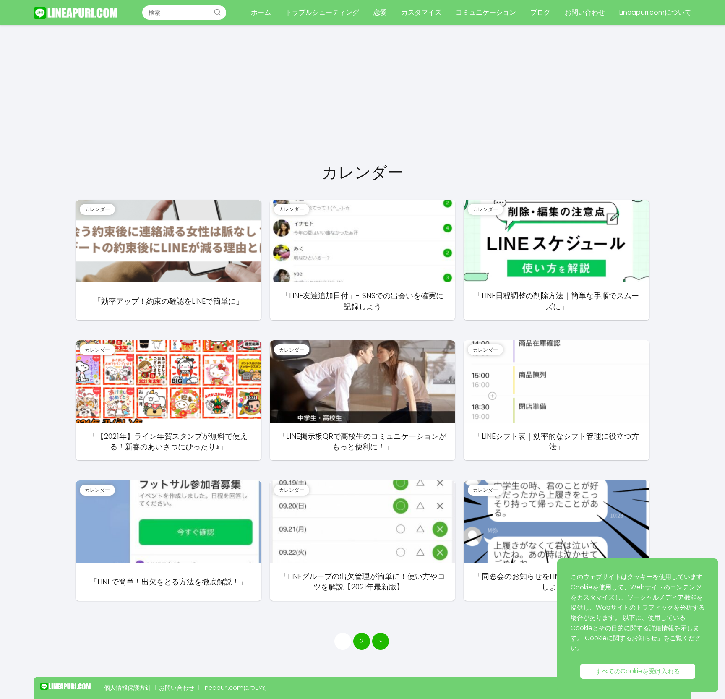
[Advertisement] (362, 95)
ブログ (540, 12)
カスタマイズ (421, 12)
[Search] (217, 12)
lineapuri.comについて (234, 687)
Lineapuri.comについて (655, 12)
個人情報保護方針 (127, 687)
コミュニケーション (486, 12)
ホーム (261, 12)
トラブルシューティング (322, 12)
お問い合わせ (585, 12)
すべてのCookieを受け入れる (637, 671)
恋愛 (380, 12)
